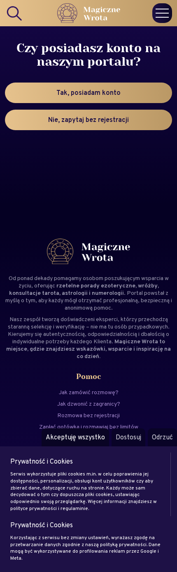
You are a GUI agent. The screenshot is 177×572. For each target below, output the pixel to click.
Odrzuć (162, 437)
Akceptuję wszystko (75, 437)
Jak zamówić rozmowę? (89, 392)
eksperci (107, 319)
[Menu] (162, 13)
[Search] (15, 13)
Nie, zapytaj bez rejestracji (88, 119)
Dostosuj (128, 437)
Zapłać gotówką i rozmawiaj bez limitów (88, 426)
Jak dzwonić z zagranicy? (88, 403)
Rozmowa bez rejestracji (88, 415)
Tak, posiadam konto (88, 92)
